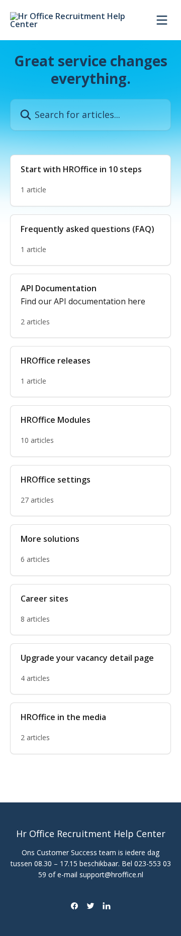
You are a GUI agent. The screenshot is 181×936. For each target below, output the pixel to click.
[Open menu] (162, 20)
